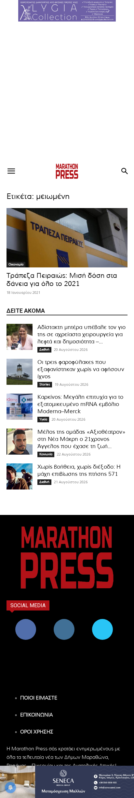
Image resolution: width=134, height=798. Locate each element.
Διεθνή (44, 349)
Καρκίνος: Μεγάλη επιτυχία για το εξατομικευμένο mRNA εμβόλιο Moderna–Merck (80, 404)
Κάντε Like (25, 621)
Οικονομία (15, 264)
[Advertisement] (67, 92)
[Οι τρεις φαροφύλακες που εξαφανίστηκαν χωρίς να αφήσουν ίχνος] (20, 372)
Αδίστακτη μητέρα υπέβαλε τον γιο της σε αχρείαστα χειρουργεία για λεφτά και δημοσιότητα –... (81, 334)
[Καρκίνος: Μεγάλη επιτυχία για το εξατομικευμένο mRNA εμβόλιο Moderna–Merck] (20, 407)
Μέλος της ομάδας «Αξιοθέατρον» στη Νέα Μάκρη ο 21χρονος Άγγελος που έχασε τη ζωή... (81, 439)
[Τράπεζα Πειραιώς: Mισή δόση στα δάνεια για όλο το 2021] (67, 237)
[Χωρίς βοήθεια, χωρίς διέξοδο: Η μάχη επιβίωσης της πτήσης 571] (20, 476)
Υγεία (43, 419)
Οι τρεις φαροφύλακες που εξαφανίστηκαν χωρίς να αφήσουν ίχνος (80, 369)
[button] (67, 11)
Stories (44, 384)
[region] (67, 11)
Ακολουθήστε (64, 621)
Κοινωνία (45, 454)
